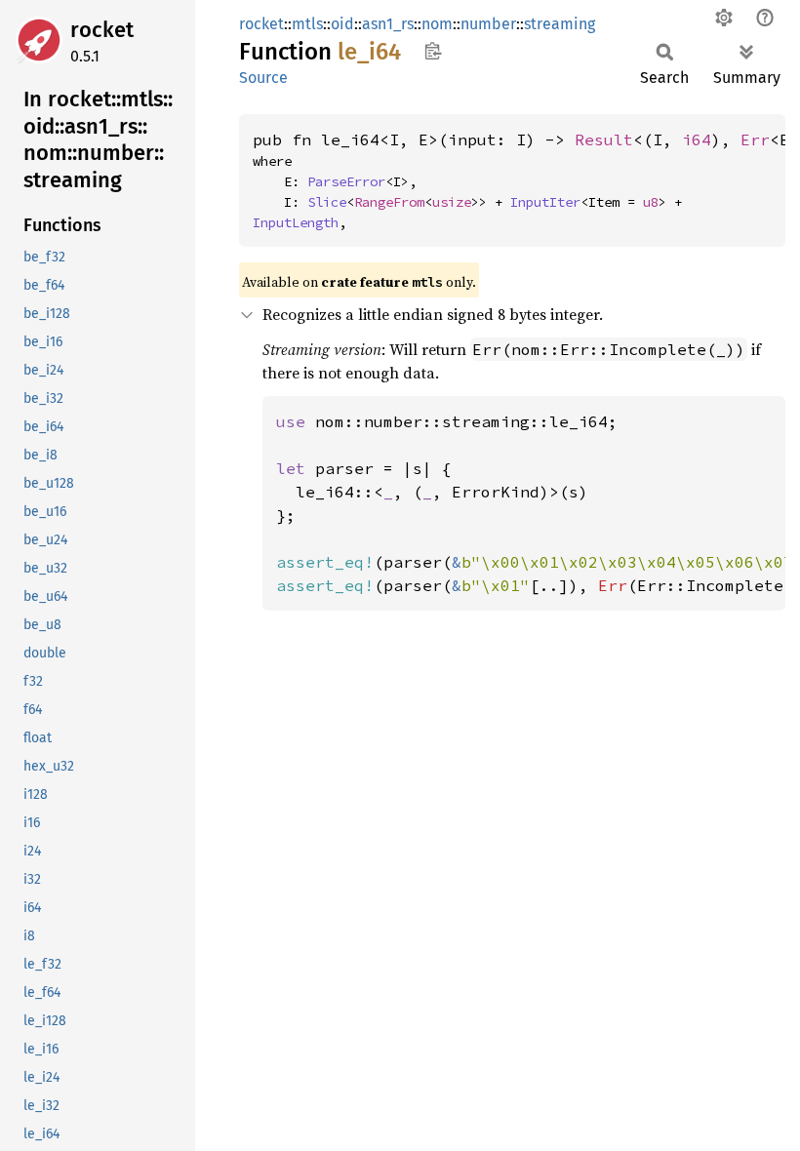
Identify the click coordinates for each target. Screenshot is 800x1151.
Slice (326, 202)
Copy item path (433, 50)
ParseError (346, 181)
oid (342, 24)
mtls (307, 24)
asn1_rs (388, 24)
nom (437, 24)
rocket (102, 30)
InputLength (296, 222)
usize (451, 202)
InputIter (545, 202)
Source (263, 77)
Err (755, 139)
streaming (559, 24)
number (488, 24)
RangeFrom (389, 202)
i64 (696, 139)
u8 (651, 202)
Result (604, 139)
